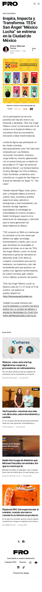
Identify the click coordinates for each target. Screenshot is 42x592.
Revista (23, 562)
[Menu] (38, 4)
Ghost (26, 573)
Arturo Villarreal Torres (17, 47)
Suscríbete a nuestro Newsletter (21, 558)
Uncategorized (9, 13)
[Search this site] (35, 4)
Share (34, 49)
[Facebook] (23, 541)
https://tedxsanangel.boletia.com (17, 296)
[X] (19, 541)
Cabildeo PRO (10, 562)
